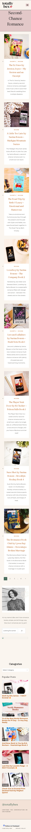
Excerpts (13, 61)
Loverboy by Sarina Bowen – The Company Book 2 (16, 274)
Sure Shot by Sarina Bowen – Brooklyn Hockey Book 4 (16, 476)
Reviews (20, 61)
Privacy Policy (21, 828)
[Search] (22, 630)
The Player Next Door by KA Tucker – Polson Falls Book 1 (16, 406)
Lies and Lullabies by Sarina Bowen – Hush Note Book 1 (16, 338)
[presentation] (16, 46)
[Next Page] (25, 578)
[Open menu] (27, 5)
